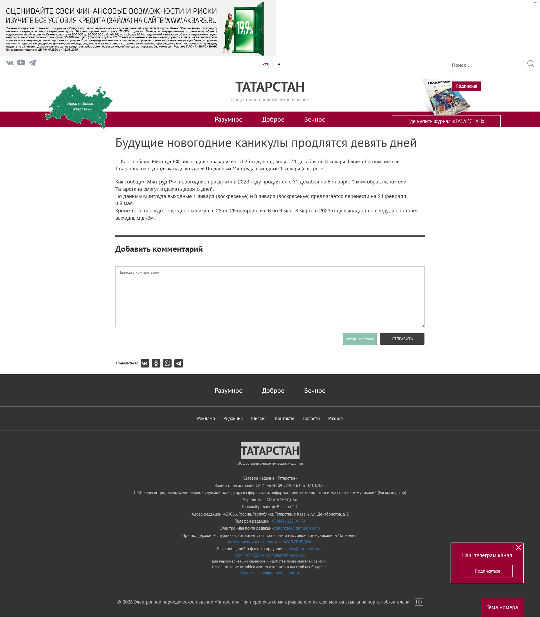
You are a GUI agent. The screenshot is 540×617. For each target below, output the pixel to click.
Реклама (206, 418)
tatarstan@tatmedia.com (298, 528)
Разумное (228, 119)
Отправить (402, 338)
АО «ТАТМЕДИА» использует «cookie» (270, 555)
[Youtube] (21, 64)
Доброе (273, 119)
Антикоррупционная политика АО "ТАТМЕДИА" (270, 542)
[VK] (9, 64)
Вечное (314, 119)
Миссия (259, 418)
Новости (311, 418)
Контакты (284, 418)
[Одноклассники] (157, 363)
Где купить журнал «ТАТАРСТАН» (446, 121)
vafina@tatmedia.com (304, 548)
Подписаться (487, 571)
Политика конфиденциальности (270, 572)
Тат (279, 64)
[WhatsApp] (168, 363)
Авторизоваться (360, 338)
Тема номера (502, 607)
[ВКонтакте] (146, 363)
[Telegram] (32, 64)
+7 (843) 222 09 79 (288, 521)
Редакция (233, 418)
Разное (335, 418)
